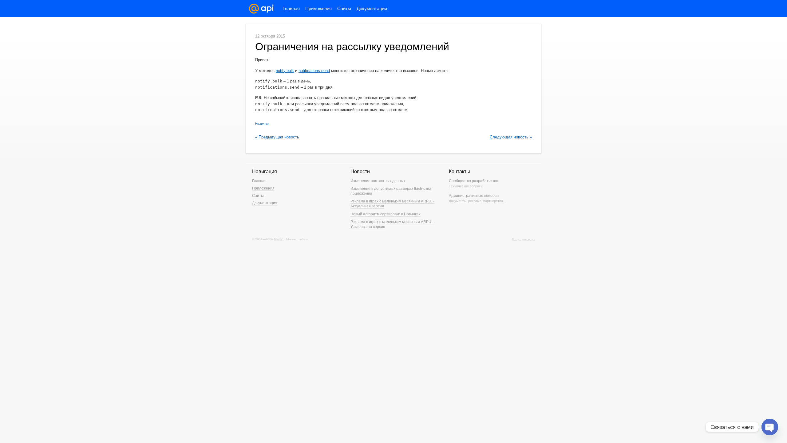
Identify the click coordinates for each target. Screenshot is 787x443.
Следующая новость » (511, 137)
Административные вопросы (474, 196)
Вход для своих (523, 239)
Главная (291, 8)
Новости (360, 171)
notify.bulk (285, 70)
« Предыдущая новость (277, 137)
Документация (372, 8)
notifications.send (314, 70)
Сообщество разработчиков (473, 181)
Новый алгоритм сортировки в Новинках (385, 214)
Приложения (318, 8)
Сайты (344, 8)
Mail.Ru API (261, 9)
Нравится (262, 123)
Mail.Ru (279, 239)
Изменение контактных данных (377, 181)
